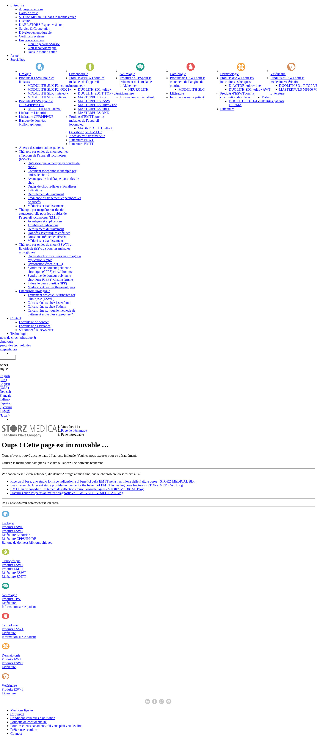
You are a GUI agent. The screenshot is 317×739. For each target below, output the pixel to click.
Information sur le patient (19, 607)
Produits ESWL (12, 527)
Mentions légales (21, 710)
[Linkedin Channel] (148, 703)
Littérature (9, 603)
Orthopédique (11, 561)
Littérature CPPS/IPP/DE (19, 538)
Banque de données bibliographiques (27, 542)
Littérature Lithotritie (16, 535)
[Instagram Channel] (162, 703)
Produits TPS (11, 599)
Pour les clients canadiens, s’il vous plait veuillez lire (46, 726)
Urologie (8, 523)
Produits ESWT (12, 531)
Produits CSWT (13, 629)
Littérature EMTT (14, 576)
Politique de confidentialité (28, 722)
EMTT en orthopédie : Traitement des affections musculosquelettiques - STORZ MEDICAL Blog (77, 489)
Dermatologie (11, 655)
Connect (16, 733)
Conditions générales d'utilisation (32, 718)
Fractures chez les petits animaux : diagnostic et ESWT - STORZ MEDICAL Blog (66, 493)
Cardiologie (10, 625)
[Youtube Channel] (169, 703)
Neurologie (9, 595)
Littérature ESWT (14, 572)
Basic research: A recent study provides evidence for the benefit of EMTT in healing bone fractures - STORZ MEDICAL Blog (96, 485)
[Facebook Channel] (155, 703)
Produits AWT (11, 659)
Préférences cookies (23, 729)
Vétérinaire (9, 685)
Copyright (17, 714)
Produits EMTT (12, 569)
